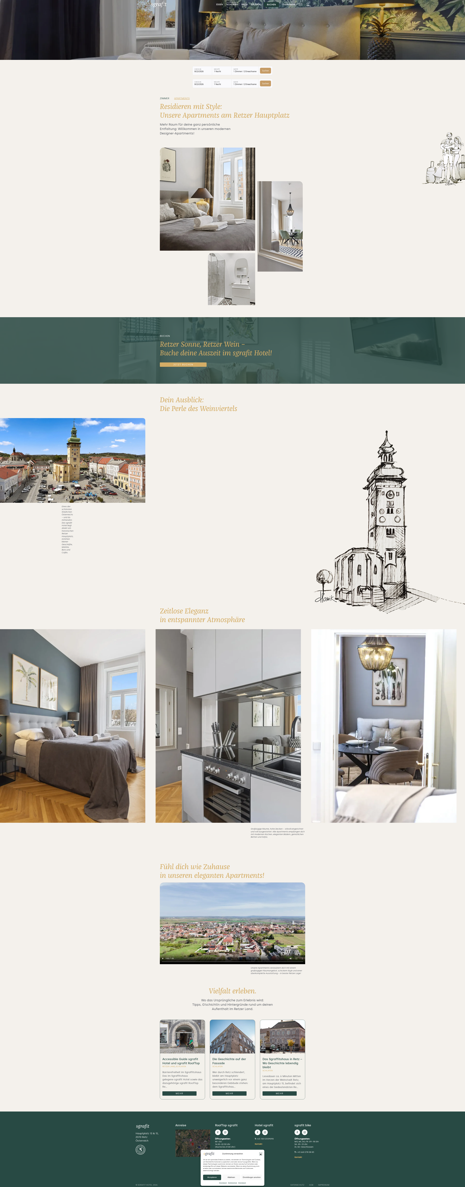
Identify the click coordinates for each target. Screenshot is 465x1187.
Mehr (179, 1093)
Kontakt (258, 1144)
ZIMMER (164, 98)
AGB (311, 1185)
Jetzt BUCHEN (183, 364)
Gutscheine (289, 4)
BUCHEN (271, 4)
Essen (219, 4)
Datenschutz (232, 1183)
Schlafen (232, 4)
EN (308, 5)
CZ (308, 3)
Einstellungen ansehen (252, 1177)
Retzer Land (168, 1066)
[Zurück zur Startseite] (159, 4)
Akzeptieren (212, 1177)
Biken (244, 4)
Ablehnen (231, 1177)
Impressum (223, 1183)
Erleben (255, 4)
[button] (261, 1154)
